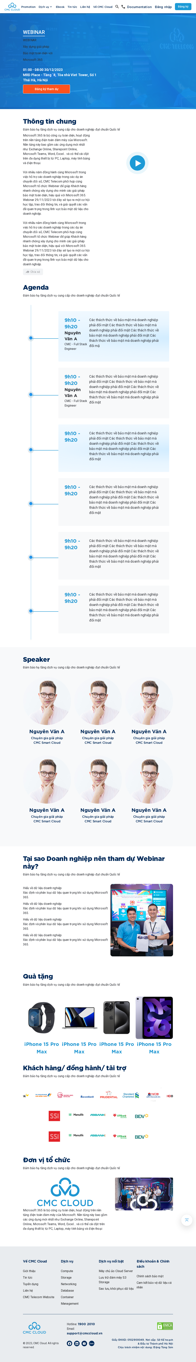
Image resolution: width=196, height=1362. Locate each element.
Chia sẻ (35, 271)
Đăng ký (183, 6)
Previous (20, 1096)
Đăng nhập (163, 7)
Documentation (139, 7)
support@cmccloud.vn (85, 1333)
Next (176, 1096)
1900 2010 (86, 1324)
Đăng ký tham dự (46, 89)
